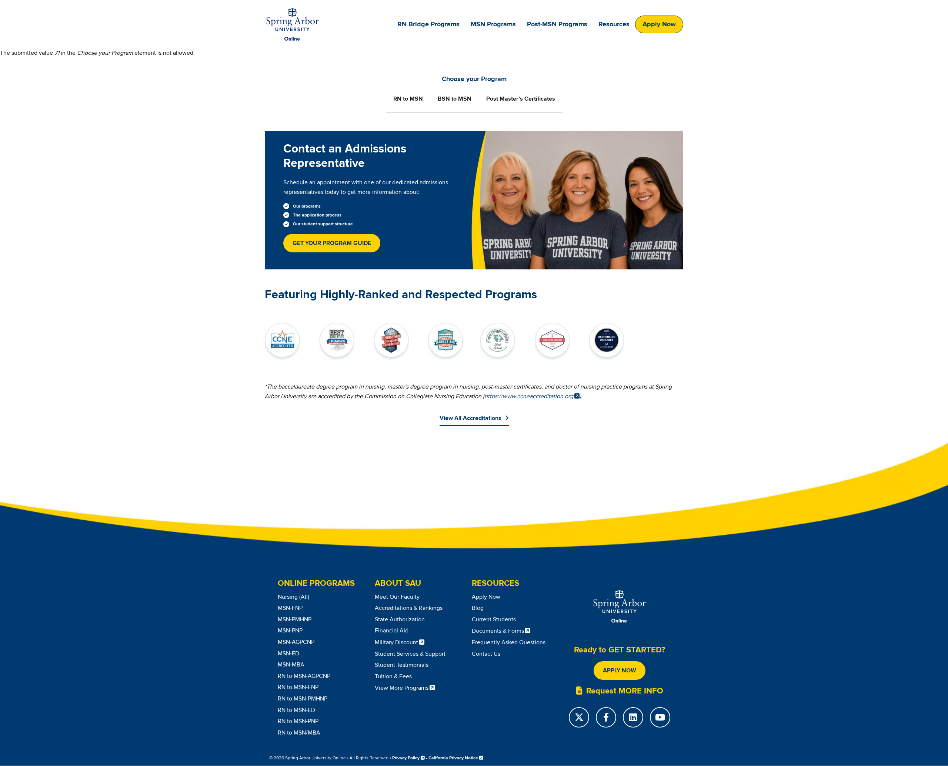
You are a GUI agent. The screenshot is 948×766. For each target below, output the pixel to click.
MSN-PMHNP (294, 619)
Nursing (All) (293, 597)
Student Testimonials (401, 665)
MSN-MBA (291, 664)
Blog (478, 608)
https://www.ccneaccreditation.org (528, 396)
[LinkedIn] (633, 717)
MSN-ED (288, 653)
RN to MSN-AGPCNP (304, 676)
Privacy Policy (406, 758)
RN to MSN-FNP (298, 687)
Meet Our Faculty (397, 597)
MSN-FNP (290, 608)
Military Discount (396, 642)
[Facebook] (606, 717)
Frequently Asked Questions (508, 642)
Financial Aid (391, 630)
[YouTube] (660, 717)
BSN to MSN (454, 99)
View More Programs (401, 688)
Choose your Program (474, 79)
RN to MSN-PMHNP (302, 698)
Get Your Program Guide (332, 243)
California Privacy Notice (453, 758)
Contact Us (486, 654)
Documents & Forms (498, 631)
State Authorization (400, 619)
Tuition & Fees (393, 676)
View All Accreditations (470, 418)
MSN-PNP (290, 630)
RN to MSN (408, 99)
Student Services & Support (410, 654)
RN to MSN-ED (296, 710)
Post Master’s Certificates (520, 99)
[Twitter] (579, 717)
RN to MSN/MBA (299, 732)
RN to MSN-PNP (298, 721)
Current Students (494, 619)
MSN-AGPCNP (296, 642)
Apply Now (659, 24)
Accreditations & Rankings (409, 608)
